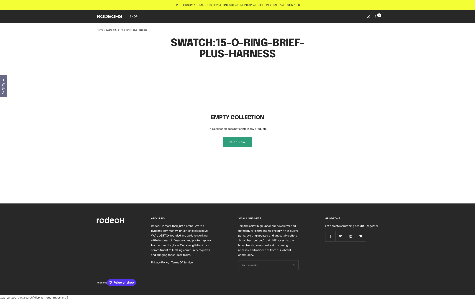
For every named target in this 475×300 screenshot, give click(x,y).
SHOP (134, 16)
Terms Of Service (182, 262)
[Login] (368, 16)
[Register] (293, 265)
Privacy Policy (160, 262)
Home (99, 29)
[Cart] (377, 16)
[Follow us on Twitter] (340, 236)
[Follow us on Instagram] (351, 236)
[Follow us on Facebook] (330, 236)
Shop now (238, 142)
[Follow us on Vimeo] (361, 236)
